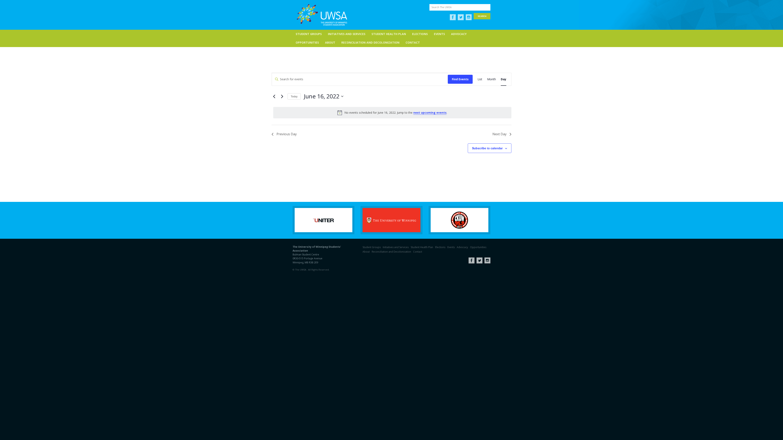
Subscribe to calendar (487, 148)
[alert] (392, 112)
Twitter (461, 17)
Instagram (469, 17)
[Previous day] (274, 96)
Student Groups (309, 34)
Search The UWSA (441, 7)
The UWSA (322, 15)
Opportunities (307, 42)
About (330, 42)
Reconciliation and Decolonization (370, 42)
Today (294, 96)
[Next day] (282, 96)
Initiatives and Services (346, 34)
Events (439, 34)
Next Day (499, 134)
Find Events (460, 79)
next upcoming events (430, 112)
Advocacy (459, 34)
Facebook (453, 17)
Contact (413, 42)
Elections (420, 34)
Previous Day (286, 134)
